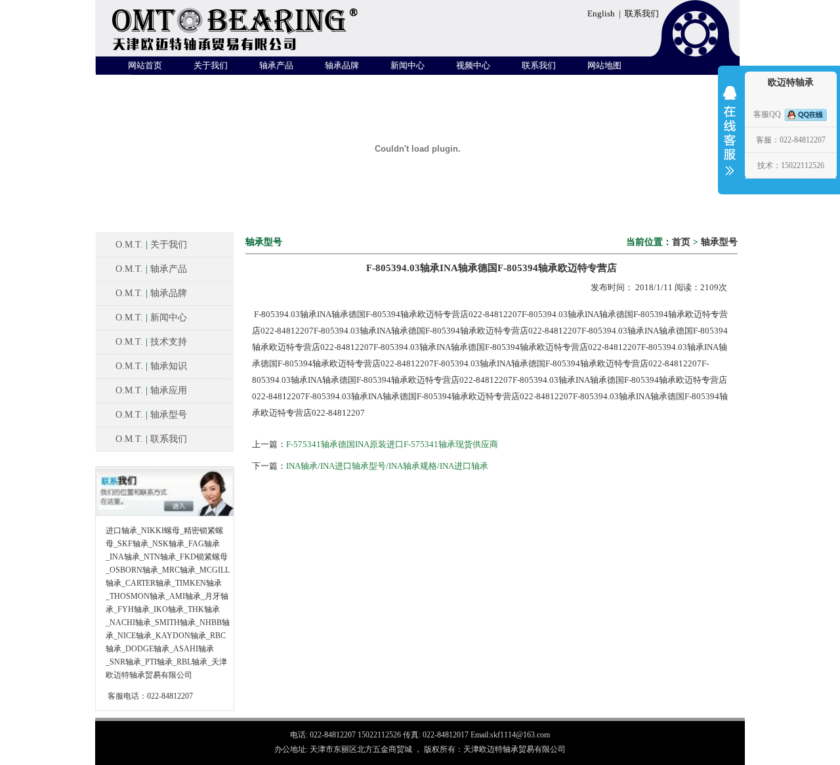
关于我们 (211, 65)
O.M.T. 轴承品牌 (151, 293)
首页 (681, 242)
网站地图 (604, 65)
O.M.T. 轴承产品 (151, 269)
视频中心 (473, 65)
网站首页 (145, 65)
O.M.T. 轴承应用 (151, 390)
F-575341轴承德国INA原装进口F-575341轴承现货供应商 (392, 444)
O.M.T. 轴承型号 (151, 415)
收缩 (730, 139)
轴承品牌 (342, 65)
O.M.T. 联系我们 (151, 439)
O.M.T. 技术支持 (151, 342)
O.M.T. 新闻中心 (151, 317)
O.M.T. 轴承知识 (151, 366)
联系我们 (642, 13)
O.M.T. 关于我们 (151, 245)
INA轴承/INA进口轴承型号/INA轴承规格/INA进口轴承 (387, 466)
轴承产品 (276, 65)
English (601, 13)
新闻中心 (407, 65)
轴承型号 (719, 242)
